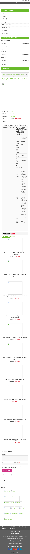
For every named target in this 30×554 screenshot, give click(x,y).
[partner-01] (7, 492)
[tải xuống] (6, 509)
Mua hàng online (5, 40)
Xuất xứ (4, 113)
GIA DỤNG (4, 22)
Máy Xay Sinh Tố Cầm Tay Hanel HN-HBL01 (15, 296)
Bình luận (11, 81)
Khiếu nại (3, 57)
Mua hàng (4, 46)
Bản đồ (12, 127)
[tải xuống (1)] (18, 504)
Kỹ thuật (3, 51)
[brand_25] (22, 509)
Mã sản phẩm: (5, 109)
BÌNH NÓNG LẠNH (6, 25)
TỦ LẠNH (4, 16)
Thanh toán (5, 127)
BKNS (17, 552)
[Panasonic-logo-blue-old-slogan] (12, 498)
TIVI (3, 13)
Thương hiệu (5, 111)
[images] (13, 492)
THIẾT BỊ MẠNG (6, 27)
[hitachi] (21, 515)
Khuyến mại (23, 125)
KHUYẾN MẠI (5, 33)
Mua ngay (14, 121)
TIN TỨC (23, 3)
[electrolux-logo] (8, 520)
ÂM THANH (5, 30)
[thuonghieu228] (14, 509)
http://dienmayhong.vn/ (17, 543)
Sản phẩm (10, 74)
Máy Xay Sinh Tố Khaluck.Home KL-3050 (15, 399)
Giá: (3, 118)
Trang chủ (5, 3)
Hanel (11, 111)
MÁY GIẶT (4, 19)
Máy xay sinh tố (22, 74)
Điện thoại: (3, 43)
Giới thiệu (14, 3)
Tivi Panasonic (13, 528)
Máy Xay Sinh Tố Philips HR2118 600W (15, 379)
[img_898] (6, 515)
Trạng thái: (4, 116)
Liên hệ (16, 125)
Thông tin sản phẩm (8, 125)
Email (17, 462)
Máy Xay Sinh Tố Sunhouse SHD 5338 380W (15, 337)
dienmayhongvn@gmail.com (16, 540)
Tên (2, 462)
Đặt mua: (4, 121)
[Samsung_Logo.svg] (9, 504)
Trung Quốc (13, 113)
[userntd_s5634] (14, 515)
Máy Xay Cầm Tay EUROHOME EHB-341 (15, 419)
